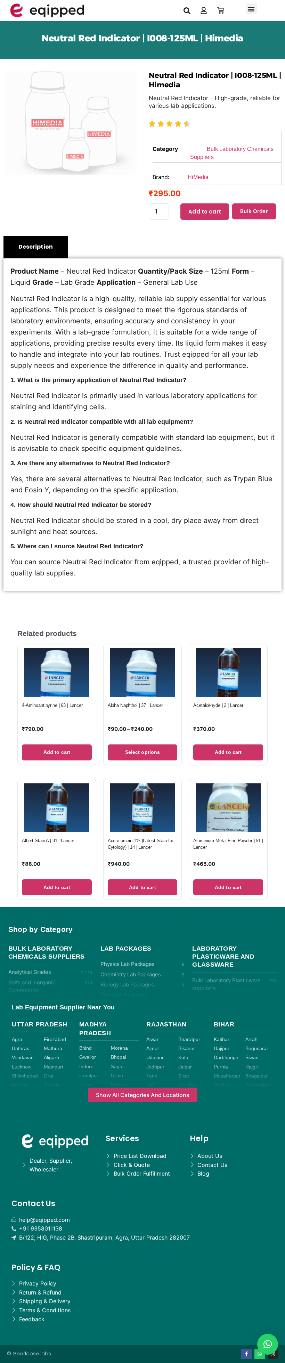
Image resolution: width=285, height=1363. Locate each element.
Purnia (221, 1067)
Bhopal (118, 1057)
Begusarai (256, 1048)
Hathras (20, 1048)
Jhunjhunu (189, 1085)
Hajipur (221, 1048)
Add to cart (204, 211)
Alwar (152, 1039)
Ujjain (117, 1075)
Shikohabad (25, 1076)
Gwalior (87, 1057)
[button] (187, 10)
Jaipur (185, 1067)
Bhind (85, 1048)
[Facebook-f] (246, 1354)
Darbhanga (226, 1057)
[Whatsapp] (259, 1354)
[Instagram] (273, 1354)
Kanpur (20, 1085)
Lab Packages (126, 948)
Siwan (252, 1057)
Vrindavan (23, 1057)
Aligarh (51, 1057)
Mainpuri (53, 1067)
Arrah (251, 1039)
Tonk (151, 1076)
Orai (48, 1076)
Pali (150, 1085)
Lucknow (21, 1067)
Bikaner (186, 1048)
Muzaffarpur (227, 1076)
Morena (119, 1048)
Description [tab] (35, 247)
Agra (17, 1039)
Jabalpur (88, 1075)
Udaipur (155, 1057)
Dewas (86, 1084)
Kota (183, 1057)
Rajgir (251, 1067)
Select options (142, 752)
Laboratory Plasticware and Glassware (223, 956)
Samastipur (257, 1085)
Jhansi (51, 1085)
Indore (86, 1066)
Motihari (222, 1085)
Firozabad (55, 1039)
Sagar (117, 1066)
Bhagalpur (256, 1076)
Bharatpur (189, 1039)
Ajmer (152, 1048)
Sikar (183, 1076)
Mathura (53, 1048)
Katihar (221, 1039)
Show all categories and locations (142, 1094)
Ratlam (119, 1084)
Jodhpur (155, 1067)
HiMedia (198, 177)
